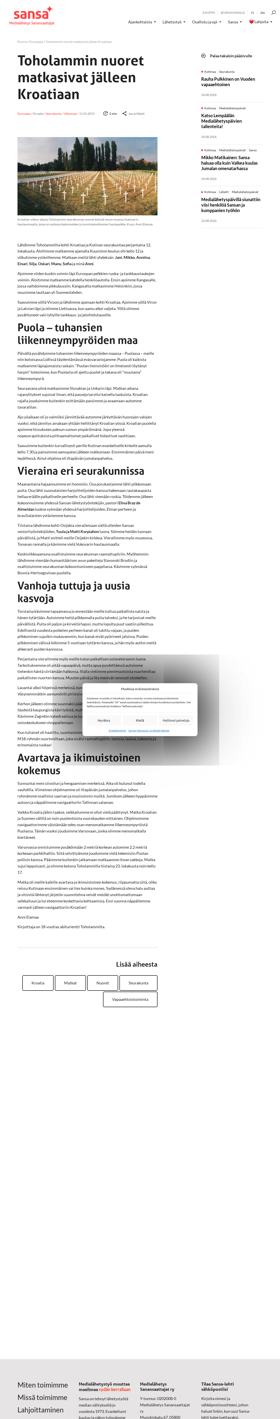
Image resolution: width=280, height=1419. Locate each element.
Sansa (233, 22)
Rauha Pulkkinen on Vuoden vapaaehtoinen (228, 82)
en (263, 13)
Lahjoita (261, 22)
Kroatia (38, 982)
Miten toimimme (43, 1384)
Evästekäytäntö (117, 730)
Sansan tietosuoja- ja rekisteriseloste (148, 730)
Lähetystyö (172, 22)
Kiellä (140, 720)
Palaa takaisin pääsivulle (231, 55)
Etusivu (23, 42)
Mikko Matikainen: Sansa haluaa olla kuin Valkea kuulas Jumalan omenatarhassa (229, 163)
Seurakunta (138, 982)
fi (252, 13)
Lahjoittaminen (41, 1409)
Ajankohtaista (140, 22)
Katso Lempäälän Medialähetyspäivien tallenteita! (221, 121)
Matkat (70, 982)
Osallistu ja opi (204, 22)
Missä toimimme (42, 1397)
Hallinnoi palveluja (176, 720)
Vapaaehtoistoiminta (130, 999)
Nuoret (102, 982)
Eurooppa (36, 42)
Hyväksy (104, 720)
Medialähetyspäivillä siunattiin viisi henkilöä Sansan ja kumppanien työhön (230, 205)
